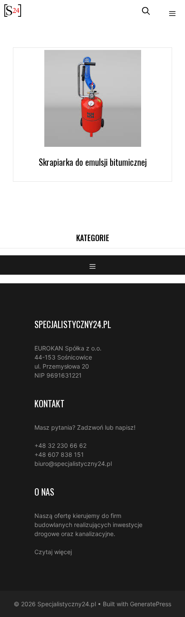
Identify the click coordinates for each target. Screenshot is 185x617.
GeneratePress (150, 604)
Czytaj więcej (53, 551)
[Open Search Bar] (146, 10)
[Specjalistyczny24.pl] (12, 10)
